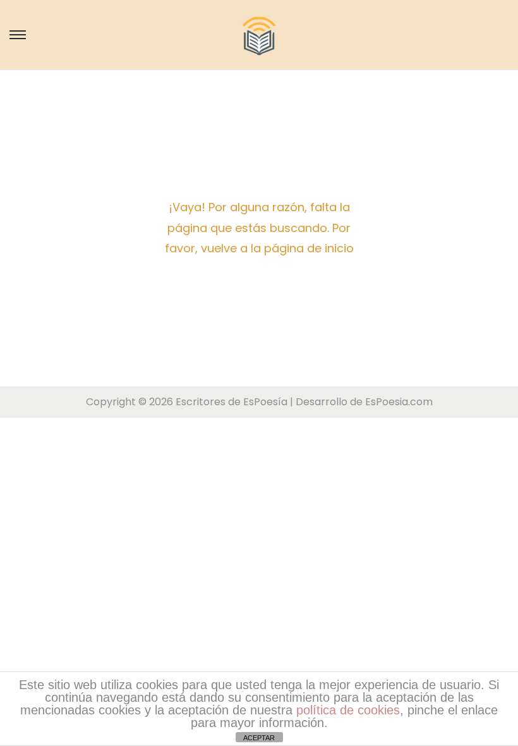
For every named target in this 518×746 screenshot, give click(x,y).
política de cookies (348, 710)
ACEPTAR (259, 738)
